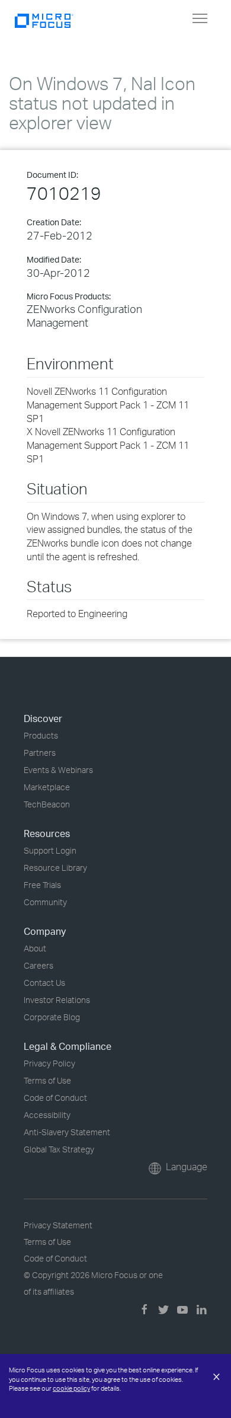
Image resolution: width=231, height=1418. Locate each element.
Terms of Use (47, 1080)
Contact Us (44, 983)
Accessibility (47, 1115)
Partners (40, 753)
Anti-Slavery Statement (67, 1132)
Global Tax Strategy (59, 1149)
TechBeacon (47, 804)
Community (45, 902)
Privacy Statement (58, 1225)
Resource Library (55, 868)
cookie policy (71, 1388)
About (35, 948)
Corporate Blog (52, 1017)
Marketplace (47, 787)
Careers (38, 965)
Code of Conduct (55, 1098)
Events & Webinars (58, 770)
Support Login (50, 850)
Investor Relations (57, 1000)
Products (41, 735)
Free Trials (42, 885)
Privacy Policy (49, 1063)
